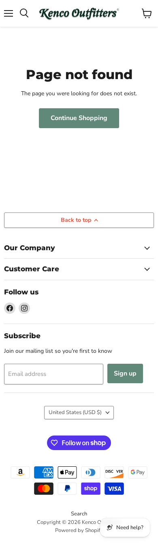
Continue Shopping (79, 118)
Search (79, 513)
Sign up (125, 373)
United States (75, 412)
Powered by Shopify (79, 530)
